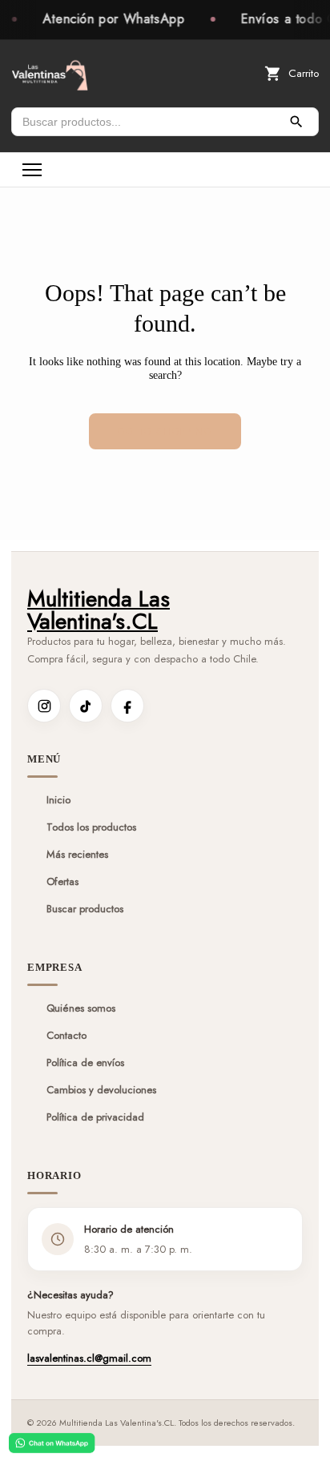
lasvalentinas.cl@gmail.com (89, 1358)
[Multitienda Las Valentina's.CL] (49, 73)
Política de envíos (85, 1063)
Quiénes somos (80, 1008)
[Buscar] (296, 121)
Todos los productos (91, 827)
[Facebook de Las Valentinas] (127, 705)
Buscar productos (84, 909)
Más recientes (77, 854)
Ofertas (62, 882)
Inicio (58, 800)
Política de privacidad (95, 1117)
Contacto (66, 1035)
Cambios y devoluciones (101, 1090)
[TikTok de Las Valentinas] (86, 705)
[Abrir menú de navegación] (32, 170)
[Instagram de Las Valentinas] (44, 705)
